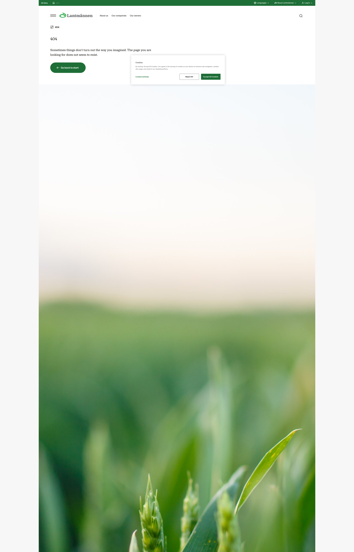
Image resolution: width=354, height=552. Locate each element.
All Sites (44, 3)
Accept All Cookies (210, 77)
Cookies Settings (142, 77)
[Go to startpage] (76, 15)
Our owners (135, 15)
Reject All (189, 77)
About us (104, 15)
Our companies (119, 15)
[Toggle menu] (53, 15)
